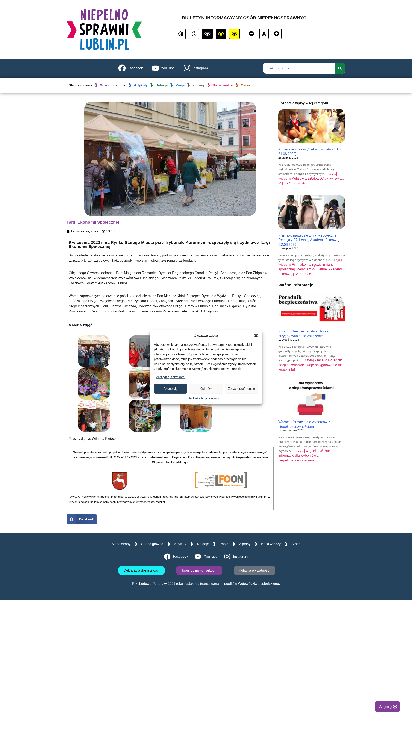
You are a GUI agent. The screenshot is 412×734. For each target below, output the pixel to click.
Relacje (162, 85)
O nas (245, 85)
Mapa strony (121, 544)
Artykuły (141, 85)
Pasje (180, 85)
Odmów (206, 388)
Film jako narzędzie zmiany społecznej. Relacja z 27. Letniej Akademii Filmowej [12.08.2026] (308, 240)
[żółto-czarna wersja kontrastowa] (221, 34)
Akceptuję (170, 388)
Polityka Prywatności (204, 398)
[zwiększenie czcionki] (277, 34)
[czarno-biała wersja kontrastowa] (207, 34)
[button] (256, 336)
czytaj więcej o (311, 178)
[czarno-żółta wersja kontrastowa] (234, 34)
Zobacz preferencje (241, 388)
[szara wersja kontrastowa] (194, 34)
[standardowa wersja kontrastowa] (181, 34)
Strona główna (80, 85)
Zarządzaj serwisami (170, 377)
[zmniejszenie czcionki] (251, 34)
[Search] (340, 68)
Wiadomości (110, 85)
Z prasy (198, 85)
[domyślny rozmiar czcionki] (264, 34)
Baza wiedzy (223, 85)
